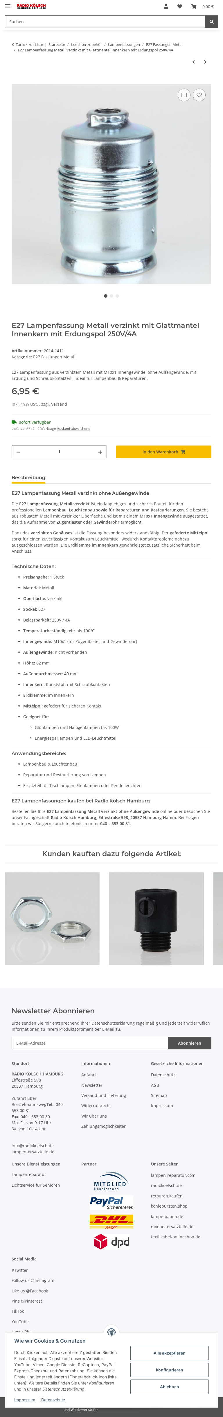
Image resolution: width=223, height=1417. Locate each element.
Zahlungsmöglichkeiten (104, 1126)
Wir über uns (94, 1116)
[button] (166, 6)
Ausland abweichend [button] (73, 428)
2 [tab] (111, 296)
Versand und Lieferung (103, 1095)
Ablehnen (169, 1386)
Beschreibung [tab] (28, 477)
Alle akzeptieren (170, 1352)
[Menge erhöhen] (100, 452)
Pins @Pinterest (27, 1301)
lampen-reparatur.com (173, 1175)
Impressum (24, 1399)
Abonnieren (189, 1043)
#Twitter (20, 1270)
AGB (155, 1085)
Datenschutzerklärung (113, 1023)
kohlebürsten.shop (169, 1206)
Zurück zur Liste (29, 44)
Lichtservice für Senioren (36, 1185)
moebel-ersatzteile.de (172, 1226)
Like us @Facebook (30, 1291)
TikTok (18, 1311)
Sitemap (159, 1095)
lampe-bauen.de (167, 1216)
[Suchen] (211, 21)
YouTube (20, 1321)
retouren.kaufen (167, 1196)
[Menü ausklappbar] (7, 3)
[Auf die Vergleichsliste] (184, 95)
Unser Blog (22, 1332)
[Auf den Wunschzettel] (199, 95)
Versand (59, 404)
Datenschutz (53, 1399)
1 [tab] (105, 296)
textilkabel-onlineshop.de (175, 1237)
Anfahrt (88, 1074)
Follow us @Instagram (33, 1280)
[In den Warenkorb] (16, 81)
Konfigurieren (169, 1369)
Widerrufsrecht (96, 1105)
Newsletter (91, 1085)
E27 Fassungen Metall (54, 357)
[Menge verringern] (18, 452)
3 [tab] (117, 296)
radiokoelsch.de (166, 1185)
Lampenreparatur (29, 1174)
